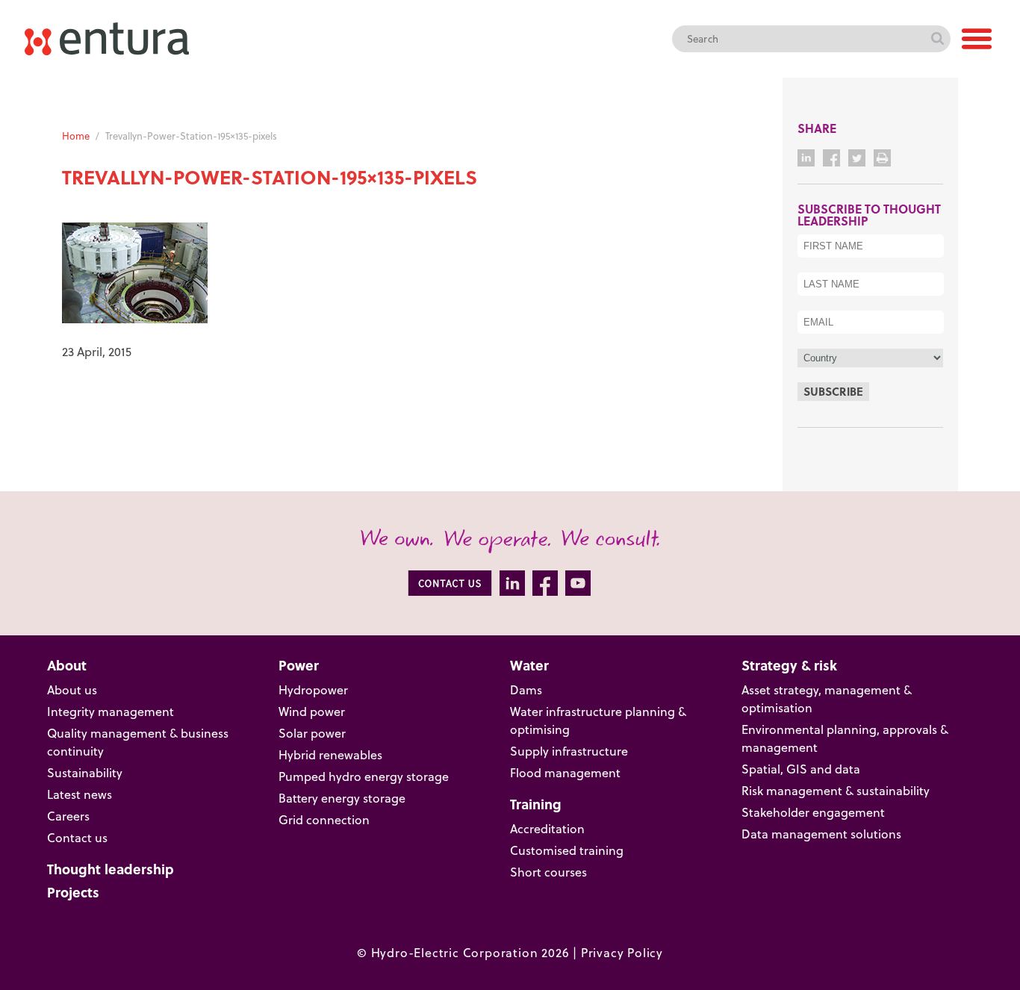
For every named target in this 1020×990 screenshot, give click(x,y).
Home (76, 136)
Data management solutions (821, 834)
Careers (68, 816)
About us (72, 690)
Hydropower (313, 690)
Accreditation (547, 829)
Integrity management (110, 711)
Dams (526, 690)
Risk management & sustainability (835, 790)
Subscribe (833, 391)
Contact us (77, 837)
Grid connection (324, 820)
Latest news (79, 794)
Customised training (566, 850)
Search (937, 38)
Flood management (565, 773)
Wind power (312, 711)
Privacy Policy (622, 952)
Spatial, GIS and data (800, 769)
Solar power (312, 733)
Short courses (548, 872)
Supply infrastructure (569, 751)
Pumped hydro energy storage (364, 776)
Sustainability (84, 773)
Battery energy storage (342, 798)
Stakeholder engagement (813, 812)
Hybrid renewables (330, 755)
